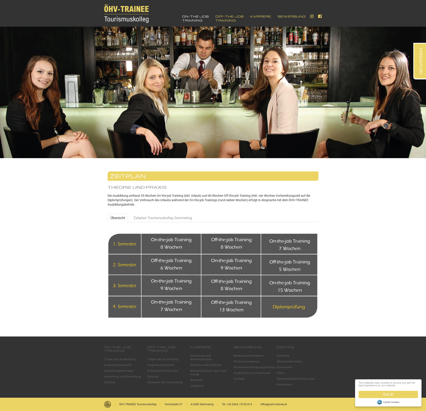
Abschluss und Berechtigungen (201, 357)
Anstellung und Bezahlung (122, 376)
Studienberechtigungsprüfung (253, 367)
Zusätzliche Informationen (252, 373)
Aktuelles (283, 355)
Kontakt (239, 378)
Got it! (388, 394)
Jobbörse (196, 385)
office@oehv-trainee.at (273, 404)
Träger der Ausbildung (120, 359)
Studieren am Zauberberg (165, 382)
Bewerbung (292, 16)
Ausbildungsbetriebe (118, 370)
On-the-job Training (195, 18)
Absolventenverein (289, 361)
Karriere (260, 16)
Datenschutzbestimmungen (296, 378)
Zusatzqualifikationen (162, 370)
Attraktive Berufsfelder (206, 365)
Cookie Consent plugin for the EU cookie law (388, 402)
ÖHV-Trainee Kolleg (126, 13)
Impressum (284, 384)
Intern (281, 373)
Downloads (284, 367)
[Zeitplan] (213, 274)
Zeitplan (110, 382)
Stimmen (196, 380)
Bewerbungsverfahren (249, 355)
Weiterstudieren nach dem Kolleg (208, 372)
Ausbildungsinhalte (118, 365)
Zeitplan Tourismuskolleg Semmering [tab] (163, 218)
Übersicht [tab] (117, 218)
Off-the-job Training (229, 18)
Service (285, 347)
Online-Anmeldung (246, 361)
